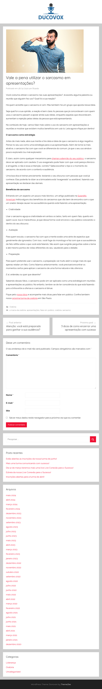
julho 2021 (11, 617)
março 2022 (11, 603)
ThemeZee (66, 684)
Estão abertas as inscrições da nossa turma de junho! (31, 459)
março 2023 (11, 549)
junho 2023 (11, 536)
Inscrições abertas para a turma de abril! (25, 477)
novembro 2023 (13, 518)
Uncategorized (13, 671)
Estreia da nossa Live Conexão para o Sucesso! (28, 472)
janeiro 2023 (12, 558)
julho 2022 (11, 585)
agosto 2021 (12, 612)
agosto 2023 (12, 527)
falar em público (47, 310)
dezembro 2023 (13, 513)
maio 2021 (11, 626)
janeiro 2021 (11, 640)
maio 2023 (11, 540)
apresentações (33, 310)
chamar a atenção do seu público (68, 158)
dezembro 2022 (13, 563)
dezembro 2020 (13, 644)
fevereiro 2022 (13, 608)
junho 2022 (11, 590)
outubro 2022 (12, 572)
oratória (58, 310)
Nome (9, 395)
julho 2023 (11, 531)
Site (8, 410)
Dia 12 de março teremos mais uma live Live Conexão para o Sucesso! (39, 468)
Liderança (11, 662)
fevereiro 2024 (13, 509)
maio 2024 (11, 495)
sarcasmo (66, 310)
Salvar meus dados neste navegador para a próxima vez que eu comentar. (45, 417)
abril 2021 (10, 630)
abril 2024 (10, 500)
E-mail (10, 403)
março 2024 (11, 504)
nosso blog (22, 294)
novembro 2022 (13, 567)
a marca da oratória (17, 310)
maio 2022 (11, 594)
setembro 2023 (13, 522)
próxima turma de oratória (25, 298)
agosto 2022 (12, 581)
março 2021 (11, 635)
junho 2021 (11, 621)
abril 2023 (10, 545)
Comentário (12, 355)
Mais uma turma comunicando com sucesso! (27, 463)
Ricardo (35, 88)
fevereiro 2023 (13, 554)
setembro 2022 (13, 576)
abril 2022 (10, 599)
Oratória (12, 307)
